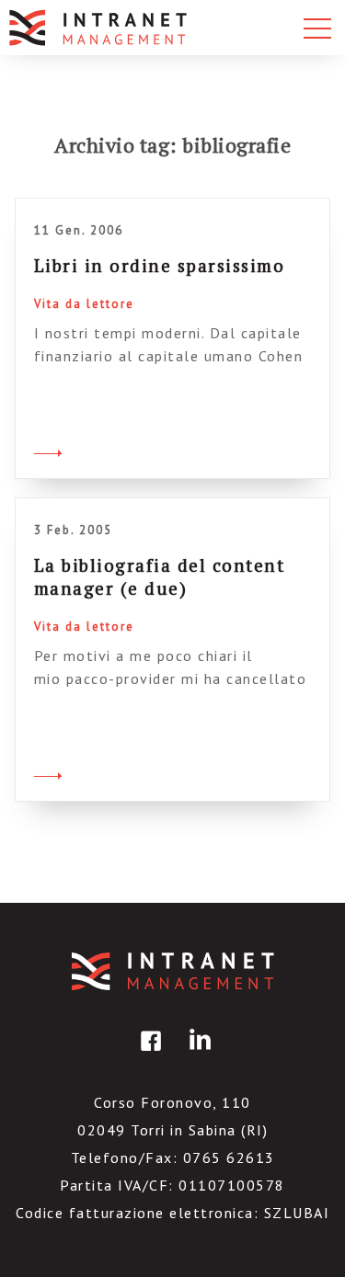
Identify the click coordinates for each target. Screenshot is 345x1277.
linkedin (197, 1054)
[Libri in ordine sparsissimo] (48, 450)
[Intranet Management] (99, 27)
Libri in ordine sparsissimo (159, 265)
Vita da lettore (84, 304)
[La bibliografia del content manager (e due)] (48, 773)
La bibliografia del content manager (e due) (159, 576)
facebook (148, 1054)
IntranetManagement (173, 971)
